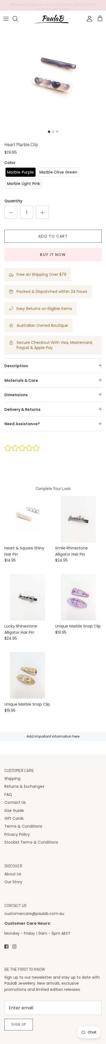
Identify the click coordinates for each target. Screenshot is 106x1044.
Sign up (18, 1024)
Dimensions (16, 395)
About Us (12, 874)
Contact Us (15, 802)
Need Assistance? (22, 424)
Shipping (12, 778)
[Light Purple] (78, 597)
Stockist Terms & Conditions (31, 842)
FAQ (8, 794)
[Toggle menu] (6, 19)
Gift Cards (14, 818)
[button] (20, 172)
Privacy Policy (17, 834)
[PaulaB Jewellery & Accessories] (53, 18)
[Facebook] (6, 946)
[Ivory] (27, 519)
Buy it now (53, 254)
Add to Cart (52, 236)
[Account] (88, 19)
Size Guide (14, 810)
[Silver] (78, 519)
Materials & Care (21, 380)
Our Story (13, 882)
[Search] (18, 19)
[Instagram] (14, 946)
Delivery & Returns (22, 409)
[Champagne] (27, 675)
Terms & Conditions (23, 826)
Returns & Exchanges (24, 786)
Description (16, 366)
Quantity (13, 201)
